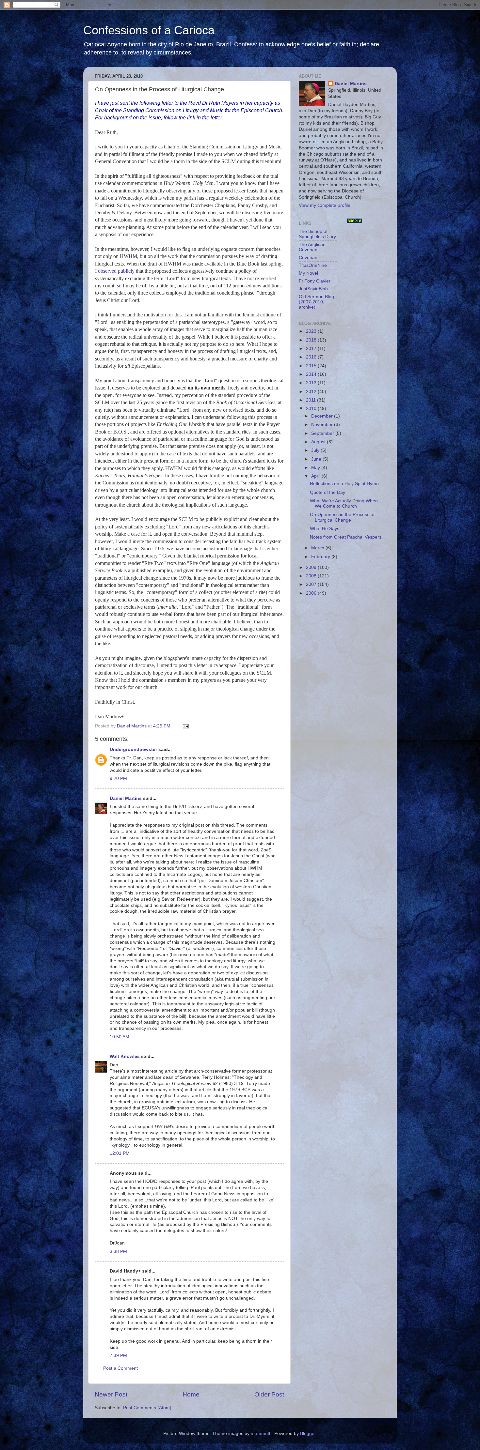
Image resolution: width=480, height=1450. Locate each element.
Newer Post (111, 1394)
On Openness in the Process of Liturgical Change (342, 517)
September (323, 433)
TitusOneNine (313, 265)
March (318, 547)
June (317, 459)
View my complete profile (324, 205)
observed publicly (116, 271)
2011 (311, 400)
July (316, 450)
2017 (312, 348)
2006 (312, 593)
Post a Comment (120, 1368)
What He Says (324, 528)
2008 (312, 575)
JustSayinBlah (313, 288)
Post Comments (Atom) (147, 1407)
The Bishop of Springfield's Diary (317, 234)
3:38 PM (118, 1251)
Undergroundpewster (133, 749)
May (316, 467)
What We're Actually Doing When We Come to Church (344, 503)
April (316, 476)
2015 (312, 365)
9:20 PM (118, 778)
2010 (312, 408)
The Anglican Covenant (312, 247)
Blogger (308, 1433)
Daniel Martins (126, 798)
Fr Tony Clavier (314, 281)
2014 (312, 374)
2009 (312, 567)
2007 (312, 584)
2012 (312, 391)
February (321, 556)
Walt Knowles (125, 1056)
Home (191, 1394)
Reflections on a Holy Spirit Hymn (344, 483)
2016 (312, 357)
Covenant (309, 257)
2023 (312, 331)
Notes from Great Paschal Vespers (345, 537)
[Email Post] (185, 726)
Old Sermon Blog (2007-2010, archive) (316, 302)
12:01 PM (120, 1153)
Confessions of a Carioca (149, 30)
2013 (312, 382)
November (322, 424)
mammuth (261, 1433)
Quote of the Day (327, 492)
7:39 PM (118, 1355)
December (322, 416)
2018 (312, 340)
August (319, 441)
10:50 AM (119, 1036)
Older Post (269, 1394)
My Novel (308, 273)
